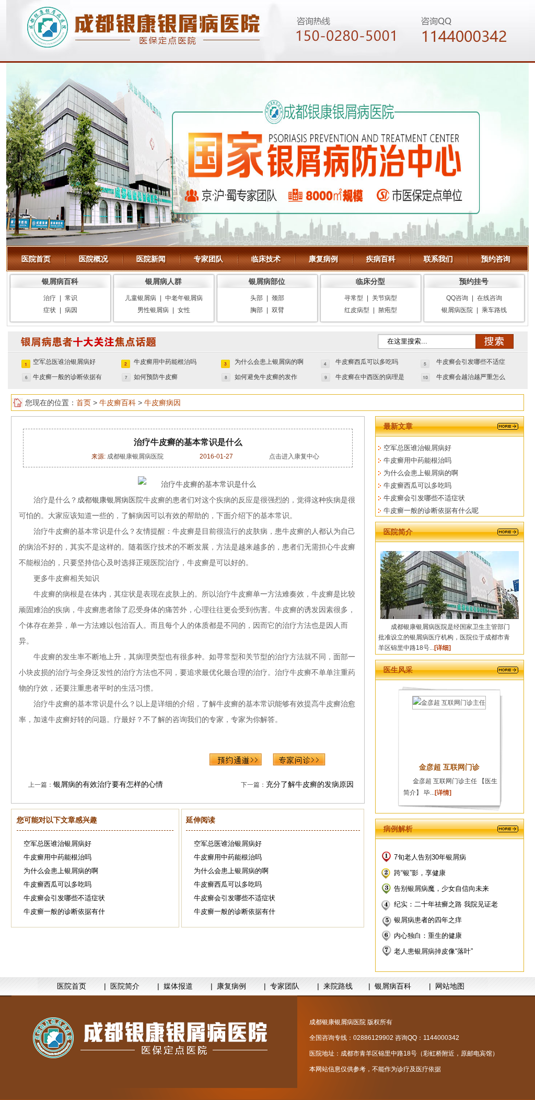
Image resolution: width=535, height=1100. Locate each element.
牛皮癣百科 (117, 402)
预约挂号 (474, 281)
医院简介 (398, 532)
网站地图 (449, 986)
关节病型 (384, 298)
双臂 (278, 310)
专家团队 (208, 259)
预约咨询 (495, 259)
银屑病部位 (267, 281)
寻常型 (353, 298)
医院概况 (93, 259)
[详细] (442, 647)
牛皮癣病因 (162, 402)
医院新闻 (151, 259)
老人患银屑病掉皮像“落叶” (433, 951)
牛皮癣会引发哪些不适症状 (64, 898)
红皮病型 (356, 310)
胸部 (256, 310)
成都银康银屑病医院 (135, 456)
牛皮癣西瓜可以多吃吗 (366, 361)
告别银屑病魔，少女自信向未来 (441, 888)
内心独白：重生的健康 (428, 935)
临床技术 (266, 259)
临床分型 (370, 281)
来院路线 (338, 986)
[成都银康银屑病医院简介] (449, 617)
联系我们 (438, 259)
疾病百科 (381, 259)
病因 (71, 310)
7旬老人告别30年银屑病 (430, 857)
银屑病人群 (163, 281)
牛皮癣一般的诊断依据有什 (64, 911)
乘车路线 (494, 310)
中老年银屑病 (184, 298)
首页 (83, 402)
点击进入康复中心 (294, 456)
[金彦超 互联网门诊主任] (449, 702)
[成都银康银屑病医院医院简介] (154, 1041)
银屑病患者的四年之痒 (428, 920)
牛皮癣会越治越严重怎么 (470, 377)
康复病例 (323, 259)
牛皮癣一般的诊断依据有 (67, 377)
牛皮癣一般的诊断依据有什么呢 (431, 510)
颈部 (278, 298)
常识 (71, 298)
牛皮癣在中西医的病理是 (369, 377)
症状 (49, 310)
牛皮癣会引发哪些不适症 (470, 361)
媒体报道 (178, 986)
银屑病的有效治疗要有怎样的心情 (108, 784)
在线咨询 (489, 298)
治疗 (49, 298)
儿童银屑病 (140, 298)
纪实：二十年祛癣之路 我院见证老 (446, 904)
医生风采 (398, 670)
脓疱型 (387, 310)
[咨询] (197, 484)
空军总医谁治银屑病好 (64, 361)
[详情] (443, 792)
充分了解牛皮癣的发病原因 (310, 784)
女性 (184, 310)
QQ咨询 (457, 298)
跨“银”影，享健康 (420, 873)
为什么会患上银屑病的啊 (269, 361)
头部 (256, 298)
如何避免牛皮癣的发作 (266, 377)
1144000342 (441, 1037)
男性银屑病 (153, 310)
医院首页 (36, 259)
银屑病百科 (60, 281)
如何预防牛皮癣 (156, 377)
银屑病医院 (457, 310)
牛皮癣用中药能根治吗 (165, 361)
